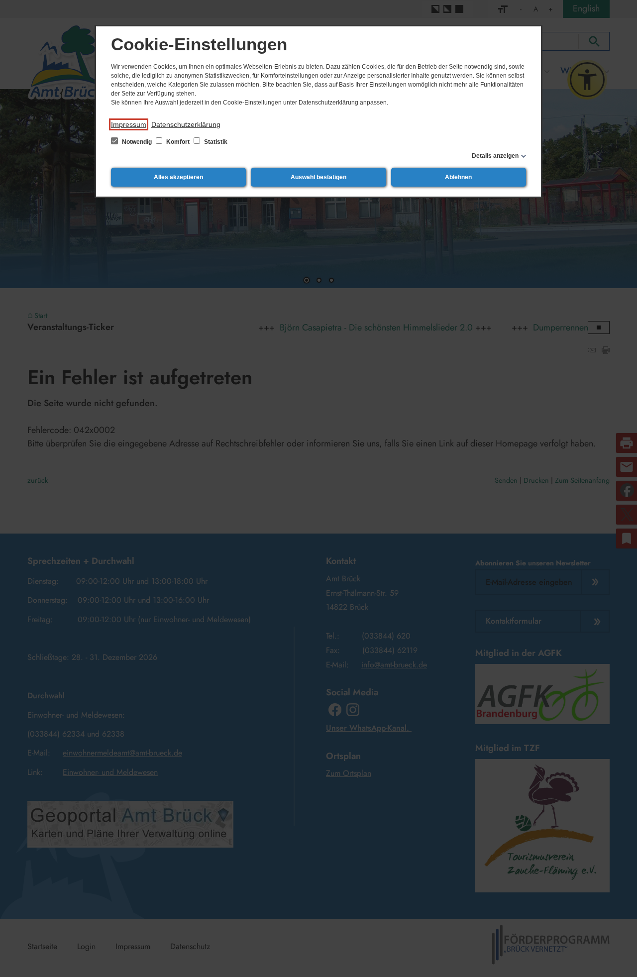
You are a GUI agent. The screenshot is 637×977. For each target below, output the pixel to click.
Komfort (178, 141)
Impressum (128, 124)
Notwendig (136, 141)
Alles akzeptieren (178, 177)
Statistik (215, 141)
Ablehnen (458, 177)
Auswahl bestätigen (318, 177)
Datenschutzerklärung (185, 124)
